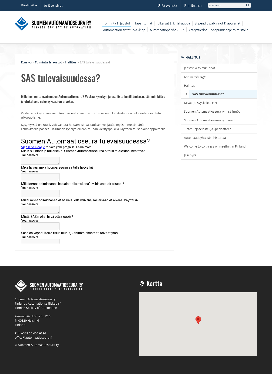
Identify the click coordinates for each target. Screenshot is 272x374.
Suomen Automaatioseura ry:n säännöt (212, 111)
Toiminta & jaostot (116, 23)
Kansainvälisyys (195, 77)
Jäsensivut (55, 5)
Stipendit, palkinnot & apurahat (217, 23)
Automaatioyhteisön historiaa (205, 138)
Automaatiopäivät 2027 (167, 30)
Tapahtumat (143, 23)
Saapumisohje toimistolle (229, 30)
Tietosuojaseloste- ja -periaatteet (207, 129)
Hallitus (193, 57)
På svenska (169, 5)
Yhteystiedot (198, 30)
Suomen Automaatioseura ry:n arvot (209, 120)
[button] (198, 320)
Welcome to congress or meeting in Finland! (215, 146)
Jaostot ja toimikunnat (199, 68)
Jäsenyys (190, 155)
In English (195, 5)
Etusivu (26, 62)
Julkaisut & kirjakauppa (173, 23)
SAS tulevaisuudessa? (208, 94)
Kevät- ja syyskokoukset (200, 103)
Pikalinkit (28, 5)
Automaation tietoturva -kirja (124, 30)
